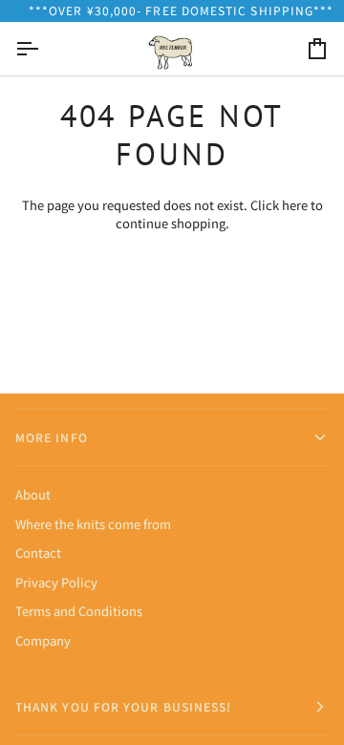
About (33, 494)
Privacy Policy (56, 582)
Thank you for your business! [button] (123, 706)
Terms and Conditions (78, 611)
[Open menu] (44, 48)
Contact (38, 552)
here (295, 205)
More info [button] (51, 437)
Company (43, 640)
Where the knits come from (93, 524)
